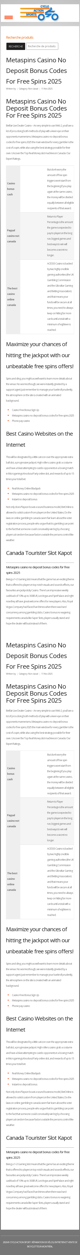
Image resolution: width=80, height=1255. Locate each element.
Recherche (16, 46)
